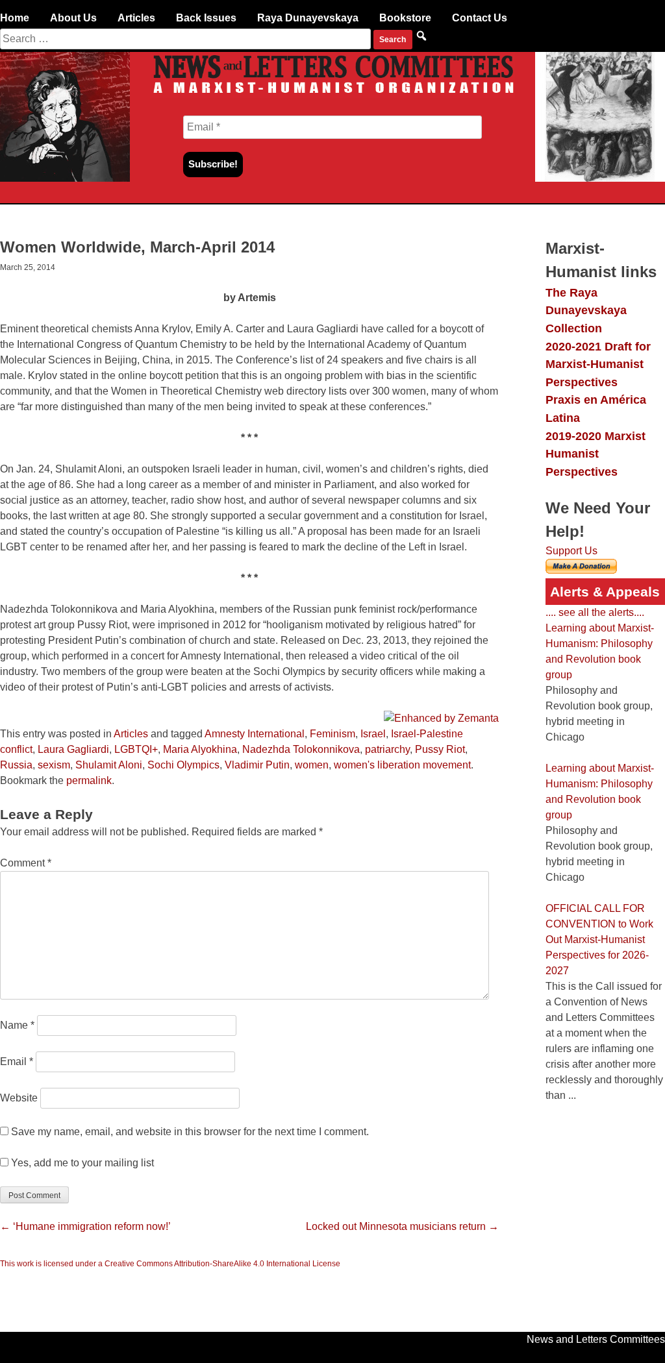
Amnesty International (255, 733)
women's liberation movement (402, 764)
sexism (54, 764)
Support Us (571, 550)
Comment (25, 862)
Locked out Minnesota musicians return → (402, 1226)
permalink (89, 780)
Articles (136, 17)
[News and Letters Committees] (332, 94)
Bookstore (405, 17)
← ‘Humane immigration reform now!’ (85, 1226)
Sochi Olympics (183, 764)
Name (17, 1025)
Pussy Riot (440, 749)
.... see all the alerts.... (595, 612)
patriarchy (387, 749)
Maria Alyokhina (200, 749)
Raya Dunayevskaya (307, 17)
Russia (16, 764)
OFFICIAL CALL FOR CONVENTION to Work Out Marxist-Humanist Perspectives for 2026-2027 (599, 939)
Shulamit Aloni (108, 764)
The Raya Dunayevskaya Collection (586, 310)
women (312, 764)
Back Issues (206, 17)
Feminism (332, 733)
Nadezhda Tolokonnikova (301, 749)
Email (16, 1061)
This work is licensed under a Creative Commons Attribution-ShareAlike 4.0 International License (170, 1263)
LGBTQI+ (136, 749)
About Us (73, 17)
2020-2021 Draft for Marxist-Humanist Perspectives (598, 364)
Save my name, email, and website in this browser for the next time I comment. (190, 1131)
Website (19, 1097)
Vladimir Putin (257, 764)
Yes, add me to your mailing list (81, 1162)
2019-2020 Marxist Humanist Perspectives (596, 453)
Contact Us (479, 17)
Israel (373, 733)
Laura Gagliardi (73, 749)
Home (14, 17)
